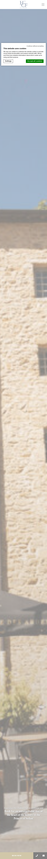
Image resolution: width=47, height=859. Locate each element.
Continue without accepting (35, 46)
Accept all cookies (34, 61)
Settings (8, 61)
